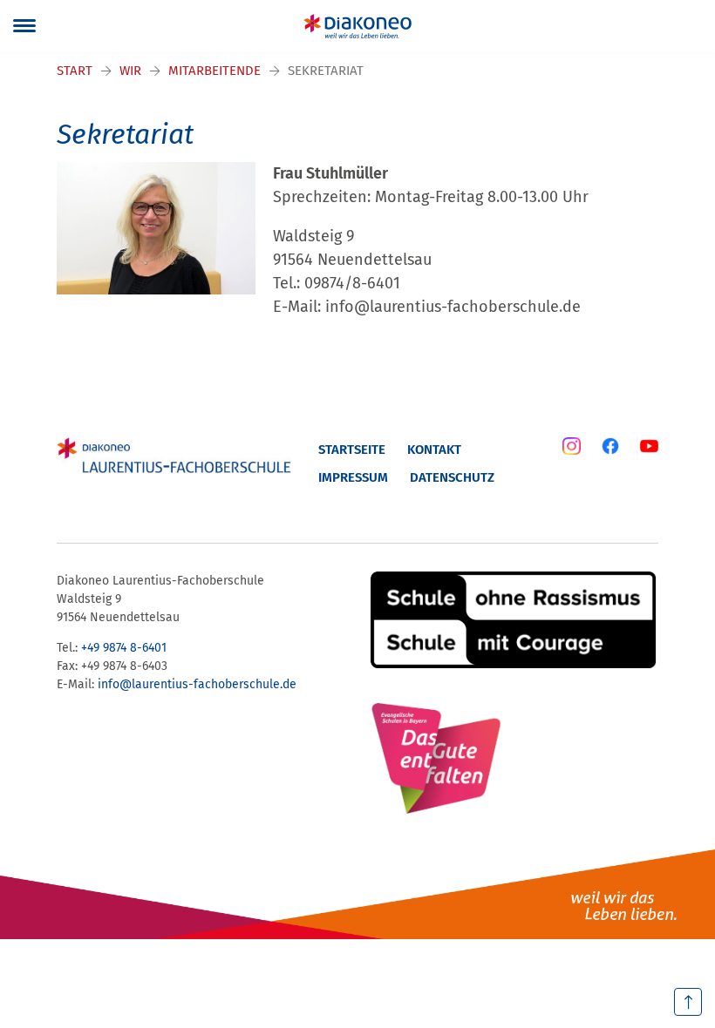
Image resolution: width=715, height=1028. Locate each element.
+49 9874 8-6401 (124, 647)
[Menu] (24, 26)
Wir (130, 70)
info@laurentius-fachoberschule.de (197, 684)
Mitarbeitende (214, 70)
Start (74, 70)
